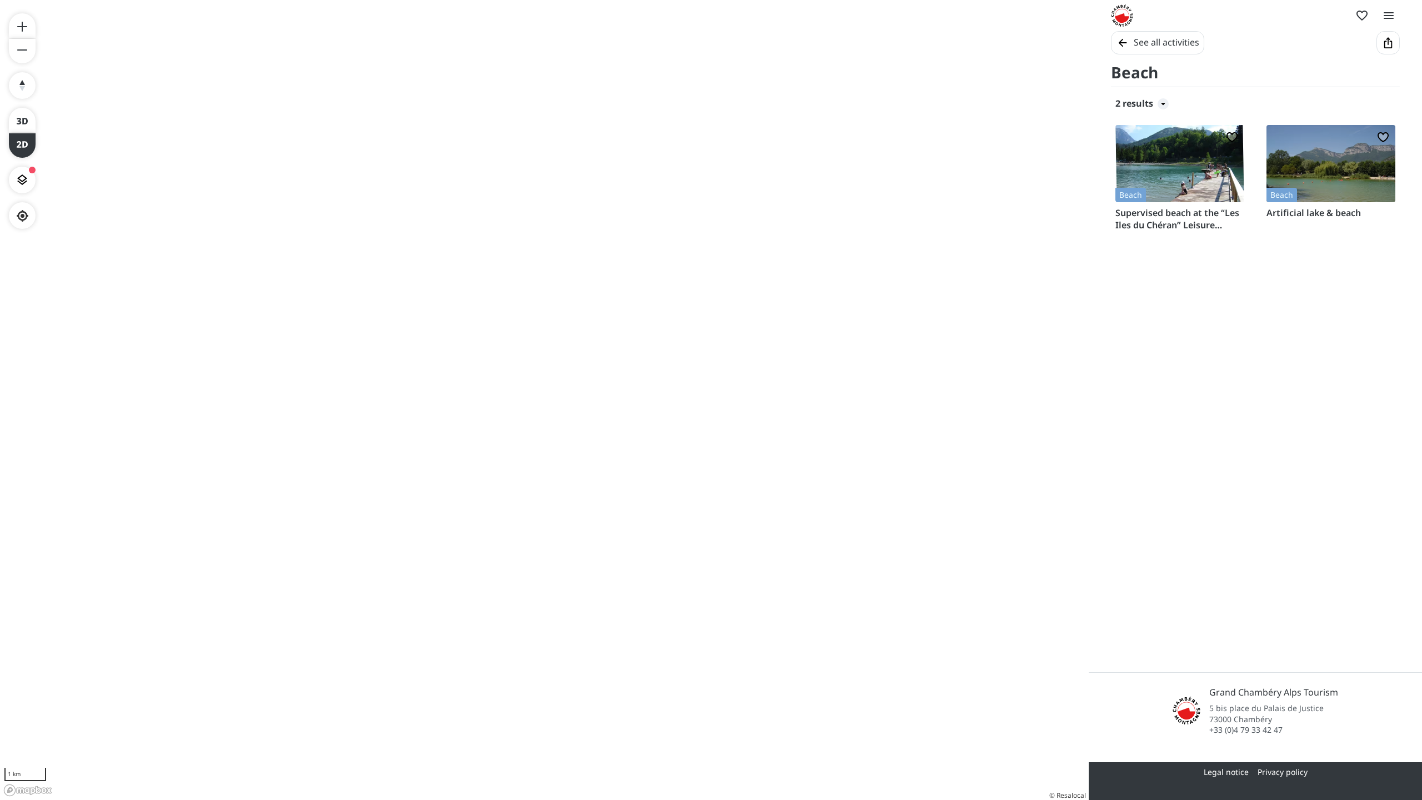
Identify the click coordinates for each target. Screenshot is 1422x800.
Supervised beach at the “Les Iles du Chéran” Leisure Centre (1177, 219)
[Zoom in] (22, 25)
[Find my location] (22, 216)
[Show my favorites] (1362, 15)
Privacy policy (1283, 772)
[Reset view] (22, 85)
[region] (544, 400)
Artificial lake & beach (1313, 213)
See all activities (1166, 42)
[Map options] (22, 180)
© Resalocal (1067, 795)
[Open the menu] (1389, 15)
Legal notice (1226, 772)
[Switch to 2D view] (22, 145)
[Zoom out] (22, 51)
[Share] (1388, 42)
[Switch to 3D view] (22, 120)
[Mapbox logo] (27, 790)
